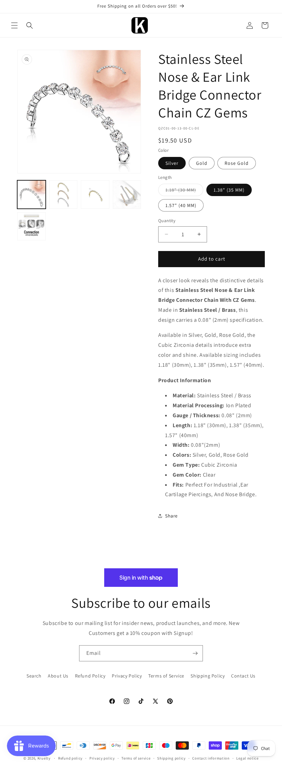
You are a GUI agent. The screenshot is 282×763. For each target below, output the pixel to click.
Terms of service (135, 758)
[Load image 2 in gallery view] (63, 194)
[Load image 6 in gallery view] (127, 194)
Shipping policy (171, 758)
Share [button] (171, 516)
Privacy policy (102, 758)
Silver (171, 163)
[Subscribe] (195, 653)
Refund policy (70, 758)
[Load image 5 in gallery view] (95, 194)
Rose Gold (237, 163)
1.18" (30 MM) (184, 191)
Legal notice (247, 758)
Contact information (210, 758)
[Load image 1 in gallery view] (31, 194)
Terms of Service (166, 676)
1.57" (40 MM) (180, 205)
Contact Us (243, 676)
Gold (201, 163)
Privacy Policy (127, 676)
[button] (14, 25)
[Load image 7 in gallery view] (31, 226)
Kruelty (44, 758)
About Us (58, 676)
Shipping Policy (208, 676)
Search (34, 676)
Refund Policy (90, 676)
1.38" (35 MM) (229, 190)
